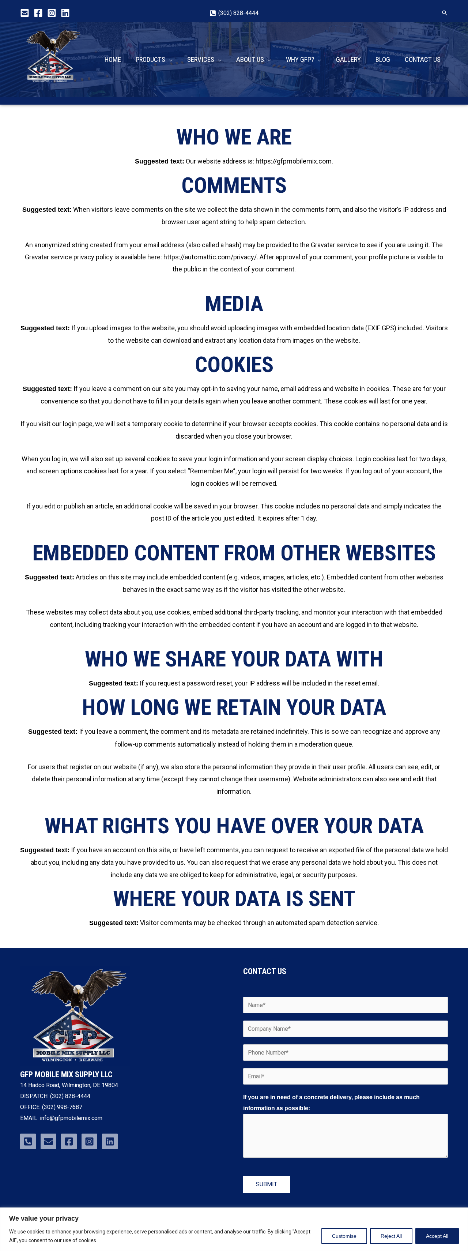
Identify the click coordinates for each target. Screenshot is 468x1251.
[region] (234, 1229)
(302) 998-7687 (61, 1107)
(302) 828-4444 (70, 1096)
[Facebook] (38, 13)
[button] (444, 13)
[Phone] (28, 1141)
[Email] (24, 13)
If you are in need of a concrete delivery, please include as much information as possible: (331, 1102)
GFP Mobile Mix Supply (49, 87)
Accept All (437, 1236)
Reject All (391, 1236)
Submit (266, 1184)
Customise (344, 1236)
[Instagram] (51, 13)
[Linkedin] (65, 13)
